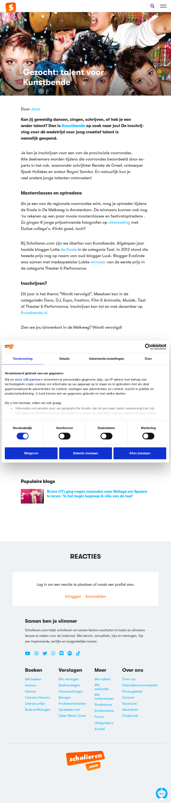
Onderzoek (130, 716)
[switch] (64, 436)
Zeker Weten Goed (72, 716)
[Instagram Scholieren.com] (37, 655)
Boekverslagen (69, 685)
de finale (69, 249)
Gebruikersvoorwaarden (140, 685)
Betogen (65, 697)
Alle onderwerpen (104, 697)
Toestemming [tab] (23, 358)
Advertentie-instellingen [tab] (106, 358)
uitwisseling (119, 222)
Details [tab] (64, 358)
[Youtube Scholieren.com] (29, 655)
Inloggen (73, 596)
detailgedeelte (152, 418)
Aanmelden (95, 596)
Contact (128, 697)
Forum (99, 717)
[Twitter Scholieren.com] (46, 655)
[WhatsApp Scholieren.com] (54, 655)
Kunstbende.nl (34, 312)
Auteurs (30, 685)
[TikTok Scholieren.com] (78, 655)
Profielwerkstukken (72, 704)
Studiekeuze (103, 705)
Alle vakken (102, 679)
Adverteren (130, 710)
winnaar (97, 262)
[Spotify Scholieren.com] (71, 655)
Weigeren (31, 453)
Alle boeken (33, 679)
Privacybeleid (132, 691)
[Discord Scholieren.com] (63, 655)
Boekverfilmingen (37, 710)
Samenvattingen (71, 691)
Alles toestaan (139, 453)
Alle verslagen (69, 679)
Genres (30, 691)
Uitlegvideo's (103, 723)
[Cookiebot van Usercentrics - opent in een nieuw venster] (148, 347)
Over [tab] (148, 358)
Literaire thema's (37, 697)
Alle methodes (101, 687)
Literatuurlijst (35, 704)
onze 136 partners (29, 379)
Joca (35, 109)
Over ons (129, 679)
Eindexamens (104, 711)
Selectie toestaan (85, 453)
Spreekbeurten (69, 710)
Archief (99, 729)
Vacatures (129, 704)
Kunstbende (73, 125)
